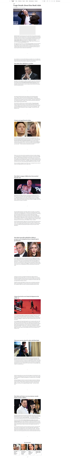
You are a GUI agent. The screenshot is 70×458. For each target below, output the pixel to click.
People (28, 263)
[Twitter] (46, 1)
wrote (25, 100)
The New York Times (30, 43)
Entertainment (31, 1)
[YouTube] (44, 1)
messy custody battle (26, 417)
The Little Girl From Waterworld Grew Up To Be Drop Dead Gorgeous (23, 452)
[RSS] (54, 1)
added (30, 107)
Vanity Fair (21, 212)
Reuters (20, 318)
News (16, 1)
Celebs (27, 1)
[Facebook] (42, 1)
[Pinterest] (49, 1)
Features (36, 1)
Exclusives (20, 1)
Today (35, 199)
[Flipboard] (47, 1)
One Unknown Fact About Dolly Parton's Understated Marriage (16, 452)
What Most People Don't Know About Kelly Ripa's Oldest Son (38, 452)
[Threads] (51, 1)
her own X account (35, 103)
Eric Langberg (16, 7)
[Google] (53, 1)
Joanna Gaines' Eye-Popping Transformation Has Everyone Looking (31, 452)
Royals (24, 1)
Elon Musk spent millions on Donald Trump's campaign (25, 315)
